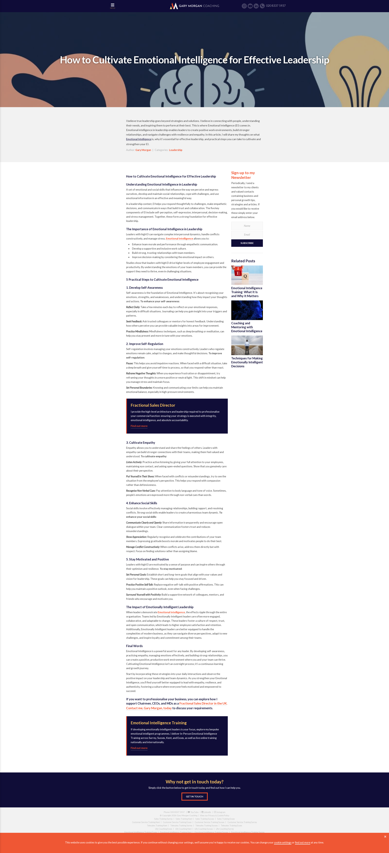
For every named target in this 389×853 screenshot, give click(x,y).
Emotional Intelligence (138, 139)
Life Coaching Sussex (204, 829)
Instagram (220, 812)
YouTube (194, 812)
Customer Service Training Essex (177, 822)
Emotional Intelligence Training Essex (140, 832)
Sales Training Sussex (204, 819)
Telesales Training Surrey (181, 825)
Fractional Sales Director (153, 405)
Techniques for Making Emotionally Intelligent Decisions (247, 362)
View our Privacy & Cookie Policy (214, 815)
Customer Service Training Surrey (242, 822)
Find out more (139, 425)
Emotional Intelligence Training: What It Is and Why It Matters (246, 292)
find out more (302, 842)
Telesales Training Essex (231, 825)
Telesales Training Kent (157, 825)
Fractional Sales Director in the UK (203, 703)
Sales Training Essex (226, 819)
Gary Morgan (143, 150)
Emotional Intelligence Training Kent (176, 832)
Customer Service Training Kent (146, 822)
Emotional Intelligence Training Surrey (248, 832)
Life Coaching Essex (163, 829)
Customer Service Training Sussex (209, 822)
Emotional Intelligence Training (159, 722)
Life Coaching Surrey (225, 829)
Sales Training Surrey (163, 819)
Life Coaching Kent (183, 829)
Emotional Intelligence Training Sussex (211, 832)
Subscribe (247, 242)
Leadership (175, 150)
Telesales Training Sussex (206, 825)
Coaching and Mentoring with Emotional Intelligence (246, 327)
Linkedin (207, 812)
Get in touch (194, 796)
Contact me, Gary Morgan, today (149, 708)
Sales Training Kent (184, 819)
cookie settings (282, 842)
